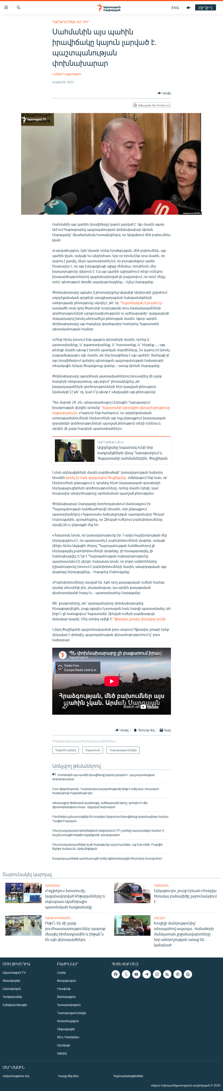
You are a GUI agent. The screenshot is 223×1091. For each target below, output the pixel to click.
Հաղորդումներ (12, 997)
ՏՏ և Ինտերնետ (68, 1037)
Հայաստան (52, 885)
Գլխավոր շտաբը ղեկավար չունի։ (139, 619)
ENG (175, 7)
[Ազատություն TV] (188, 7)
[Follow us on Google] (188, 974)
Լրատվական (12, 988)
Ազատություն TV (14, 972)
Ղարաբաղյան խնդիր (70, 22)
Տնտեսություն (66, 997)
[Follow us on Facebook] (116, 974)
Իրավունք (64, 988)
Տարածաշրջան (68, 1021)
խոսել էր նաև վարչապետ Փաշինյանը (96, 477)
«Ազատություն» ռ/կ (16, 1076)
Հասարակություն (58, 918)
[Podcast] (177, 974)
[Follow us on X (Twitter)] (126, 974)
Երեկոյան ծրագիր (15, 1005)
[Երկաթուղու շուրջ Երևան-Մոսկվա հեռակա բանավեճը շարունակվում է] (132, 893)
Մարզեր (160, 918)
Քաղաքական (66, 980)
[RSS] (167, 974)
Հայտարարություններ (128, 1076)
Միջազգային (66, 1029)
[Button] (164, 93)
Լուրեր (61, 972)
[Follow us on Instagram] (157, 974)
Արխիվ (61, 1053)
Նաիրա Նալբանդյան (66, 74)
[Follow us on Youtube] (136, 974)
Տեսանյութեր (11, 980)
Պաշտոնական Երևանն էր (141, 303)
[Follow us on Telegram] (146, 974)
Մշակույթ (63, 1045)
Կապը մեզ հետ (68, 1076)
